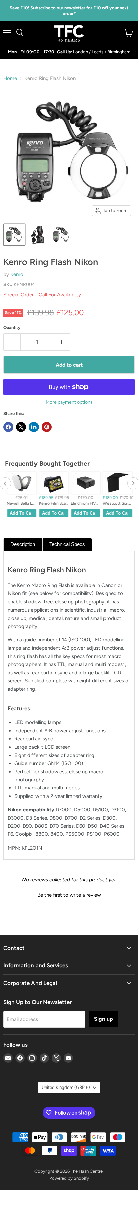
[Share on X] (21, 427)
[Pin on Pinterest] (47, 427)
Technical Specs (67, 544)
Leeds (97, 51)
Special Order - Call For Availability (42, 295)
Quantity (12, 327)
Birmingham (118, 51)
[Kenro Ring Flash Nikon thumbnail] (14, 234)
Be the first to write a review (69, 895)
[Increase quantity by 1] (61, 342)
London (80, 51)
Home (10, 78)
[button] (69, 894)
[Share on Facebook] (8, 427)
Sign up (103, 1019)
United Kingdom (66, 1087)
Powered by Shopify (69, 1178)
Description (22, 544)
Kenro (16, 274)
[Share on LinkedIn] (34, 427)
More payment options (69, 402)
